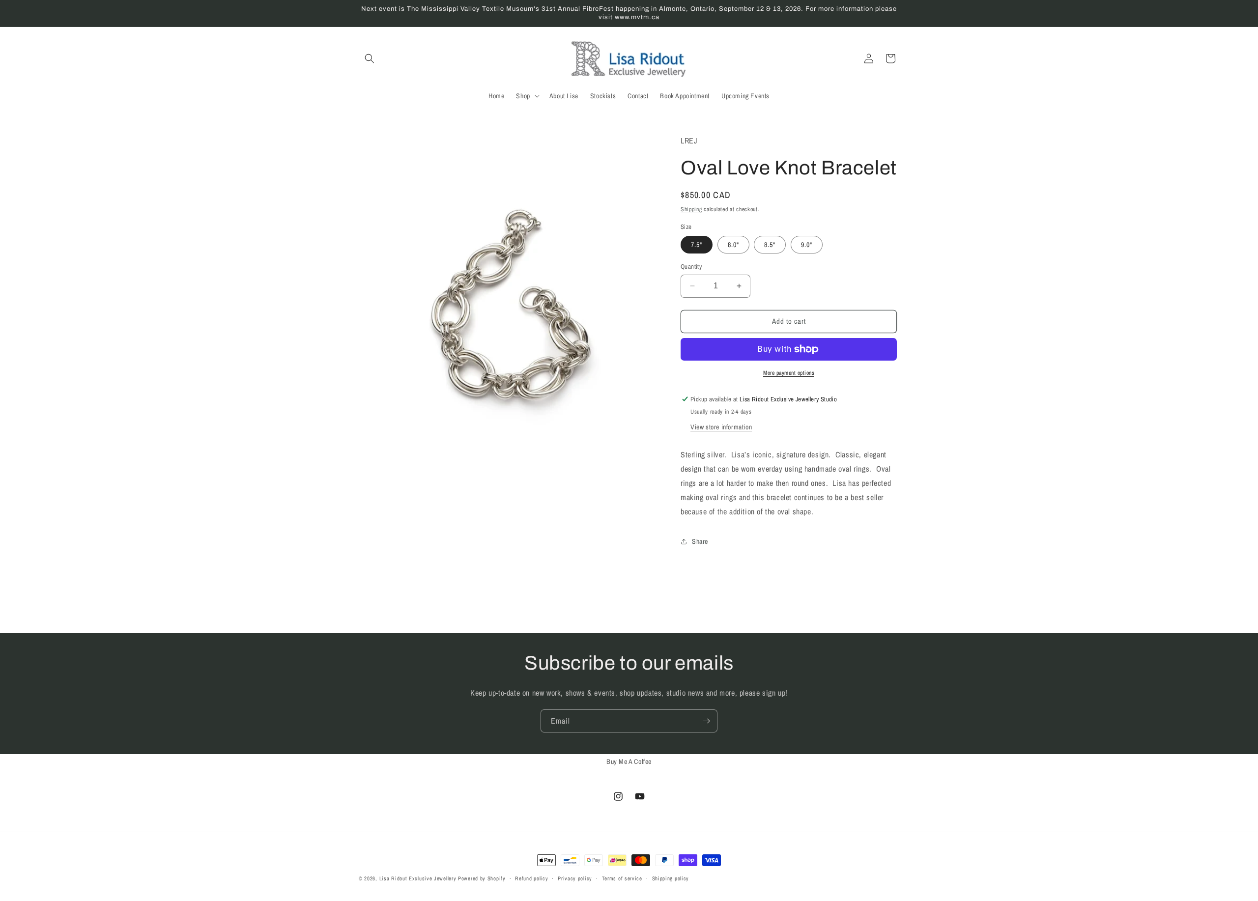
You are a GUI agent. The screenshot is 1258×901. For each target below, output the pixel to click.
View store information (721, 426)
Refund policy (531, 877)
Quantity (691, 266)
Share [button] (700, 541)
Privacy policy (575, 877)
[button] (369, 58)
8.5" (769, 244)
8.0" (733, 244)
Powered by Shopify (482, 878)
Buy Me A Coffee (629, 761)
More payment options (788, 373)
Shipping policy (670, 877)
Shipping (691, 209)
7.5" (696, 244)
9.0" (806, 244)
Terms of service (622, 877)
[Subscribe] (706, 720)
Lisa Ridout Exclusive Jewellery (418, 878)
